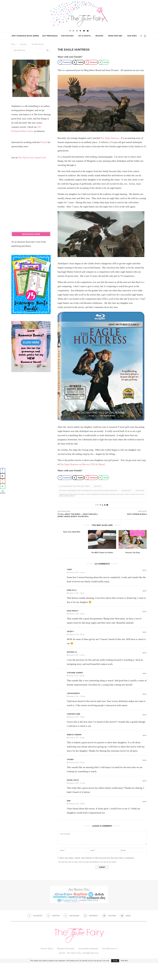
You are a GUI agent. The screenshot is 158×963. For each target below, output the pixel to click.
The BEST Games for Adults (102, 552)
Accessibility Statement (88, 948)
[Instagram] (77, 31)
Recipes (99, 36)
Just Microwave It (109, 948)
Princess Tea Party (132, 552)
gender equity (126, 490)
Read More (124, 960)
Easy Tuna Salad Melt (71, 532)
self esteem (140, 490)
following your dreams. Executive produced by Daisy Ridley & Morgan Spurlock (88, 490)
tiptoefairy (23, 44)
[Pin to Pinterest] (104, 505)
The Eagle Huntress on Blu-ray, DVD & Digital (82, 464)
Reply (145, 570)
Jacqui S (70, 631)
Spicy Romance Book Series (25, 36)
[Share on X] (2, 475)
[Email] (87, 31)
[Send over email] (2, 486)
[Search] (141, 35)
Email (44, 142)
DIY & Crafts (84, 36)
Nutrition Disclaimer (65, 948)
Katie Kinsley (72, 611)
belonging (97, 486)
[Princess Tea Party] (133, 539)
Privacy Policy (47, 948)
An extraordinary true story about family (74, 486)
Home (13, 44)
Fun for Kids (67, 36)
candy (69, 569)
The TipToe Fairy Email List (31, 157)
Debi (68, 801)
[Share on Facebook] (100, 505)
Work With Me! (115, 36)
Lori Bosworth (73, 693)
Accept (115, 960)
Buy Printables (50, 36)
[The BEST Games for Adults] (102, 539)
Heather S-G (72, 652)
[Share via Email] (107, 505)
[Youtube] (84, 31)
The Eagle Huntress (110, 138)
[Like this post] (97, 505)
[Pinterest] (80, 31)
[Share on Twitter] (102, 505)
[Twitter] (73, 31)
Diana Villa (71, 590)
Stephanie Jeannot (75, 673)
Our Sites (132, 36)
